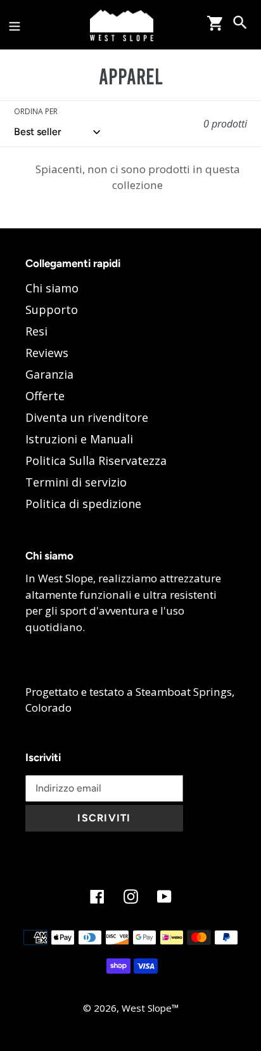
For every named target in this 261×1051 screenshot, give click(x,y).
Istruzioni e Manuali (79, 439)
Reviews (46, 352)
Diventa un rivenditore (86, 417)
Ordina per (36, 111)
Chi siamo (52, 288)
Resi (36, 331)
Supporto (51, 309)
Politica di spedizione (83, 503)
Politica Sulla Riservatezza (96, 460)
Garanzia (49, 374)
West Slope (147, 1008)
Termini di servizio (76, 482)
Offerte (45, 395)
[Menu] (14, 24)
